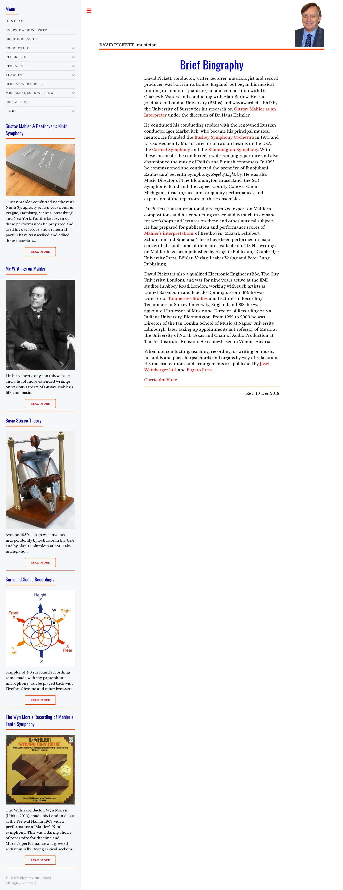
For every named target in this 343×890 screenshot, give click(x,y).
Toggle (89, 10)
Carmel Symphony (171, 149)
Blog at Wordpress (24, 84)
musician (128, 45)
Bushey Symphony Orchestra (224, 137)
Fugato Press (200, 370)
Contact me (17, 102)
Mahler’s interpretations (169, 233)
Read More (40, 251)
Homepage (16, 21)
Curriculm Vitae (160, 380)
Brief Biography (22, 39)
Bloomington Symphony (233, 149)
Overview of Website (26, 30)
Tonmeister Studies (188, 298)
